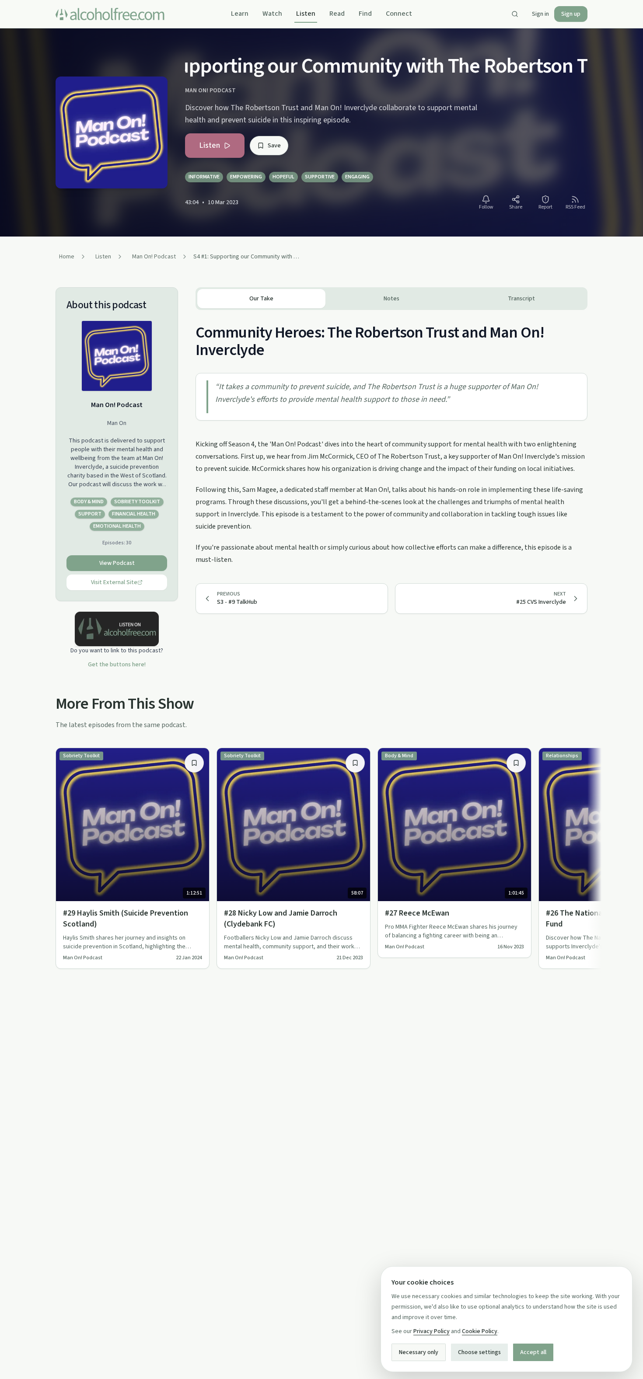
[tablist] (391, 298)
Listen (305, 13)
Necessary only (418, 1352)
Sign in (540, 14)
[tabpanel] (391, 438)
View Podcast (117, 563)
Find (365, 13)
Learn (239, 13)
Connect (399, 13)
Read (337, 13)
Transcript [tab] (521, 298)
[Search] (514, 14)
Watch (272, 13)
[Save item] (194, 763)
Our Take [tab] (261, 298)
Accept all (533, 1352)
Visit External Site (114, 582)
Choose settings (479, 1352)
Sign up (570, 14)
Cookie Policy (479, 1331)
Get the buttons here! (117, 664)
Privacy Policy (431, 1331)
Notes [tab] (391, 298)
